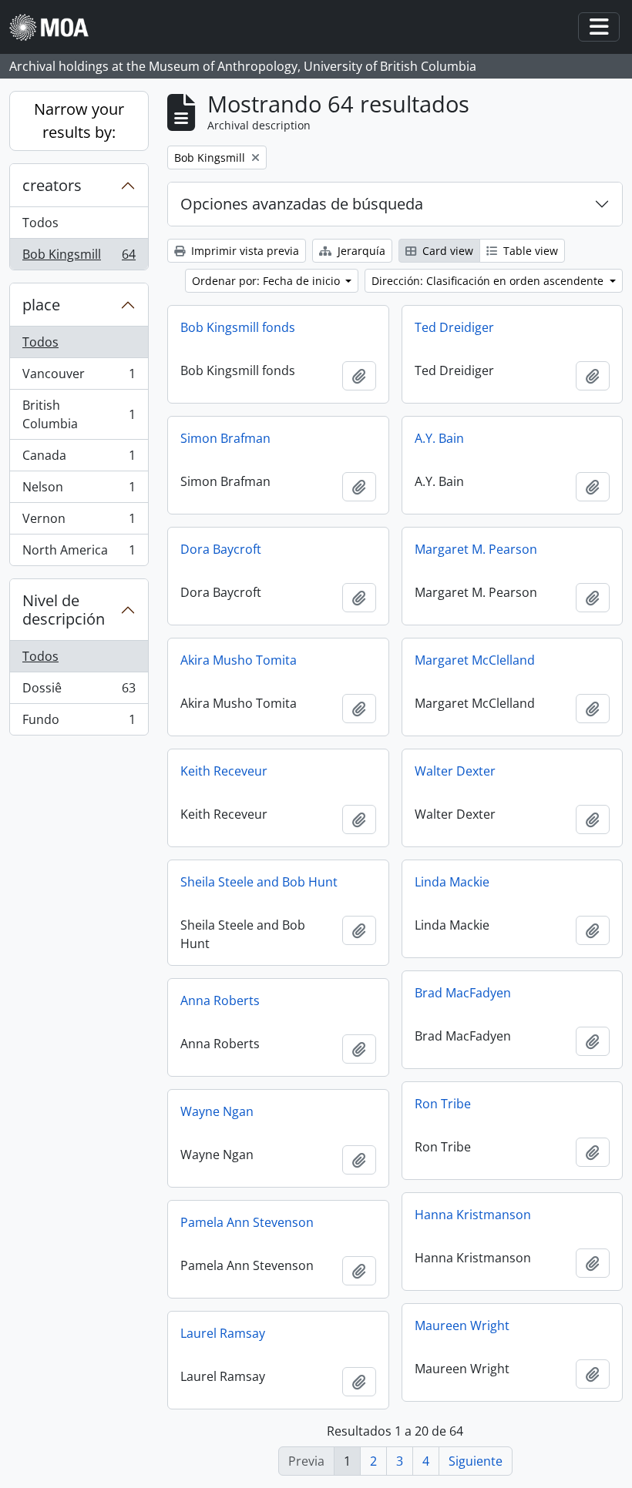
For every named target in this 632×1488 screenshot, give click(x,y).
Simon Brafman (225, 438)
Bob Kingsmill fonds (237, 327)
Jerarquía (359, 250)
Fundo (79, 723)
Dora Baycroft (220, 549)
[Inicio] (55, 27)
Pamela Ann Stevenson (247, 1222)
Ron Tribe (443, 1103)
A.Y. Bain (439, 438)
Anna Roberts (220, 1000)
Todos (40, 222)
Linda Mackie (452, 881)
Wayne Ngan (217, 1111)
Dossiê (79, 691)
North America (79, 553)
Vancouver (79, 377)
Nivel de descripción (63, 609)
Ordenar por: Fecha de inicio (267, 280)
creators (52, 185)
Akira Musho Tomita (238, 660)
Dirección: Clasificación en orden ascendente (489, 280)
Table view (529, 250)
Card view (446, 250)
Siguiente (476, 1461)
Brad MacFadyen (463, 992)
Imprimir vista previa (243, 250)
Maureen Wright (462, 1325)
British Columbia (79, 414)
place (41, 304)
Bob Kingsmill (79, 258)
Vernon (79, 522)
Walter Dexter (455, 770)
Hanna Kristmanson (473, 1214)
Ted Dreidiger (454, 327)
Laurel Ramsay (222, 1333)
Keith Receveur (223, 770)
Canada (79, 459)
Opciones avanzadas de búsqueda (301, 203)
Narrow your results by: (79, 120)
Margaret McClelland (475, 660)
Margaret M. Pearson (476, 549)
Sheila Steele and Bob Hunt (259, 881)
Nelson (79, 490)
